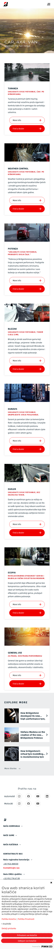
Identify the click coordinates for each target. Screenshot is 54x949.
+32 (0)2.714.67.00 (11, 878)
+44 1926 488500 (10, 864)
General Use (15, 652)
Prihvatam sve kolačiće (27, 935)
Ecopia (12, 572)
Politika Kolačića (9, 919)
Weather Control (18, 168)
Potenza (13, 248)
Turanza (13, 88)
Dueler (12, 489)
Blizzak (12, 328)
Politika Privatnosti (26, 919)
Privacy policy (30, 928)
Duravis (12, 409)
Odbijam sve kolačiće (27, 941)
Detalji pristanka (9, 928)
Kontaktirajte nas (11, 868)
